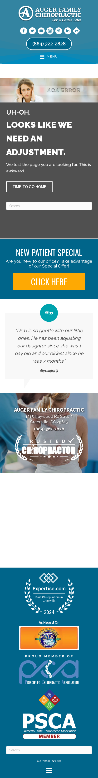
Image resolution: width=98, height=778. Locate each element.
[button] (29, 186)
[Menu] (49, 771)
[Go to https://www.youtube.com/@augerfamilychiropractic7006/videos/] (41, 31)
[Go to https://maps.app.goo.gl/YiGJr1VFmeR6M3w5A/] (76, 31)
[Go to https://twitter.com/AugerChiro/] (32, 31)
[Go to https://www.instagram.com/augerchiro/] (50, 31)
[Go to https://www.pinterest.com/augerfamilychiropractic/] (58, 31)
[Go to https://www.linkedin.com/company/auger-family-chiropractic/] (67, 31)
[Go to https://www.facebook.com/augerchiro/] (23, 31)
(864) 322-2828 (49, 429)
